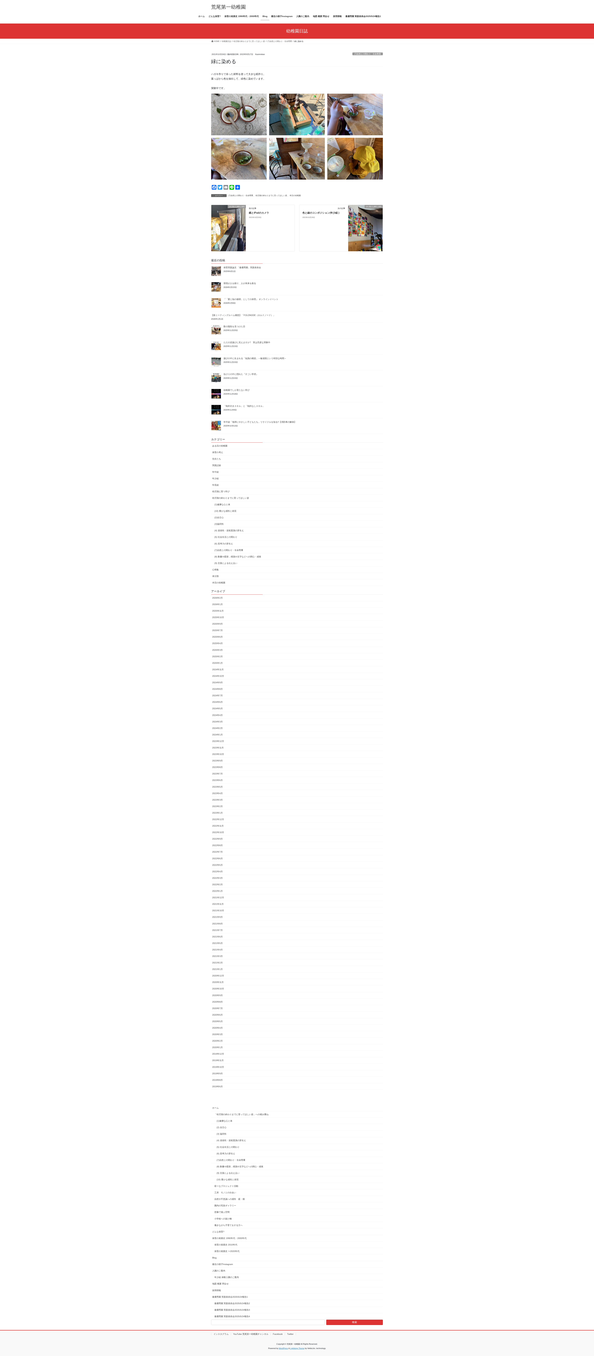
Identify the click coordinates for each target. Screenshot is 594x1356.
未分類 (215, 576)
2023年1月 (217, 813)
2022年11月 (218, 826)
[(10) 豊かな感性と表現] (228, 228)
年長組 (215, 485)
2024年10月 (218, 676)
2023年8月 (217, 767)
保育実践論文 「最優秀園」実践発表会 (242, 267)
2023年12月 (218, 741)
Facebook (278, 1334)
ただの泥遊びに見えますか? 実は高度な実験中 (247, 342)
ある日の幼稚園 (219, 446)
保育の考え (217, 452)
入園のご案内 (218, 1270)
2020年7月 (217, 1008)
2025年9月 (217, 624)
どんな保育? (218, 1231)
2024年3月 (217, 721)
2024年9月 (217, 682)
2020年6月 (217, 1015)
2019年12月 (218, 1054)
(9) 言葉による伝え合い (225, 563)
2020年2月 (217, 1041)
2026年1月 (217, 604)
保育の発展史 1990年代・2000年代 (229, 1238)
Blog (214, 1257)
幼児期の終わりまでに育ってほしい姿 (271, 195)
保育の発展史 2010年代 (225, 1244)
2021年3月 (217, 956)
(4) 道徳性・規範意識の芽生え (229, 530)
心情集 (215, 569)
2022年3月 (217, 878)
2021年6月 (217, 936)
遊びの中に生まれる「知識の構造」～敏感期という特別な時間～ (255, 358)
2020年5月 (217, 1021)
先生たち (216, 459)
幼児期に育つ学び (221, 491)
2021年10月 (218, 910)
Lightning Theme (297, 1348)
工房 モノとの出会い (225, 1192)
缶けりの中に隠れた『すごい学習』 (241, 374)
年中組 (215, 472)
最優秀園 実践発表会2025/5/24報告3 (232, 1310)
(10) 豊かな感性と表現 (225, 511)
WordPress (283, 1348)
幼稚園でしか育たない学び (237, 390)
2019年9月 (217, 1073)
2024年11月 (218, 669)
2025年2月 (217, 656)
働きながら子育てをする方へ (228, 1225)
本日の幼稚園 (295, 195)
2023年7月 (217, 773)
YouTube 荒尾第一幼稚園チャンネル (250, 1334)
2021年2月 (217, 962)
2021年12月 (218, 897)
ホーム (215, 1108)
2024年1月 (217, 734)
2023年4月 (217, 793)
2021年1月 (217, 969)
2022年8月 (217, 845)
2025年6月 (217, 637)
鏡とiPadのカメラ (259, 212)
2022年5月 (217, 865)
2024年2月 (217, 728)
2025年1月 (217, 663)
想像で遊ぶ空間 (222, 1212)
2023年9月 (217, 760)
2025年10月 (218, 617)
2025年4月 (217, 643)
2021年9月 (217, 917)
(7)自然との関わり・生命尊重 (367, 54)
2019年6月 (217, 1086)
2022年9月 (217, 839)
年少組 (215, 478)
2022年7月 (217, 852)
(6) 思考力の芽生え (223, 543)
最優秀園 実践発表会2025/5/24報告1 (230, 1297)
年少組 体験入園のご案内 (226, 1277)
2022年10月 (218, 832)
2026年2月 (217, 598)
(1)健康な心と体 (222, 504)
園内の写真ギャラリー (225, 1205)
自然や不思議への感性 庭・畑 (229, 1199)
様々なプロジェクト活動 (226, 1186)
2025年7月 (217, 630)
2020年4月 (217, 1028)
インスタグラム (221, 1334)
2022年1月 (217, 891)
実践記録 (216, 465)
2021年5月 (217, 943)
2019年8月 (217, 1080)
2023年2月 (217, 806)
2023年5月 (217, 787)
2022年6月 (217, 858)
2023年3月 (217, 800)
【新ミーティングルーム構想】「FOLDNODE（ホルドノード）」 (243, 315)
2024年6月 (217, 702)
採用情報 (216, 1290)
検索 (354, 1322)
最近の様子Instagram (222, 1264)
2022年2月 (217, 884)
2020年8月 (217, 1002)
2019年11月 (218, 1060)
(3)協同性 (219, 524)
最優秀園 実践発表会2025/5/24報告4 (232, 1316)
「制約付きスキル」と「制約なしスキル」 (244, 406)
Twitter (290, 1334)
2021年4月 (217, 949)
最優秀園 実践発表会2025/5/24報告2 (232, 1303)
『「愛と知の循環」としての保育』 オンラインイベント (251, 299)
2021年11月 (218, 904)
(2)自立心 (219, 517)
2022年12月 (218, 819)
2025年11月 (218, 611)
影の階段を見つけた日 (234, 326)
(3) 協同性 (221, 1134)
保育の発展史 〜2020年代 (226, 1251)
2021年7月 (217, 930)
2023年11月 (218, 747)
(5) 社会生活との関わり (225, 537)
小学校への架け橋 (223, 1218)
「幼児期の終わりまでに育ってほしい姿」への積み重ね (241, 1114)
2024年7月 (217, 695)
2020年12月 (218, 975)
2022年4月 (217, 871)
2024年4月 (217, 715)
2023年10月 (218, 754)
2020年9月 (217, 995)
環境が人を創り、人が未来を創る (240, 283)
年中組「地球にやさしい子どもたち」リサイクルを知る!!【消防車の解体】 (260, 422)
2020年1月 (217, 1047)
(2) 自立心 (221, 1127)
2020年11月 (218, 982)
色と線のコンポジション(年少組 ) (320, 212)
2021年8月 (217, 923)
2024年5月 (217, 708)
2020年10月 (218, 988)
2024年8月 (217, 689)
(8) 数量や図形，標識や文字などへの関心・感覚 (237, 556)
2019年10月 (218, 1067)
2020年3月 (217, 1034)
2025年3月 (217, 650)
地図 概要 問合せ (220, 1283)
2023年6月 (217, 780)
